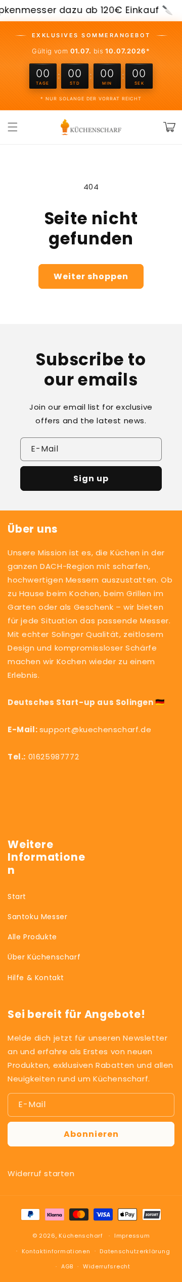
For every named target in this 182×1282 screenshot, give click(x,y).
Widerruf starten (41, 1173)
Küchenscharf (81, 1236)
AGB (67, 1266)
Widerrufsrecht (106, 1266)
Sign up (91, 478)
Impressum (132, 1236)
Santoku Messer (37, 917)
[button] (13, 127)
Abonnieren (91, 1134)
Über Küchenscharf (44, 957)
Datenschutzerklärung (135, 1251)
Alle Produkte (32, 937)
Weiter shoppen (91, 276)
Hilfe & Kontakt (36, 978)
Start (17, 896)
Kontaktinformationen (56, 1251)
